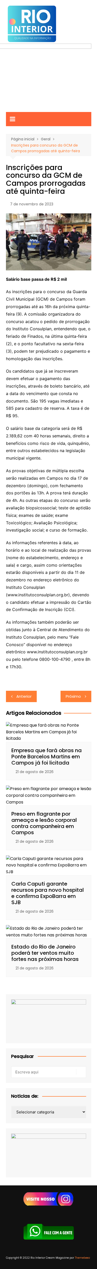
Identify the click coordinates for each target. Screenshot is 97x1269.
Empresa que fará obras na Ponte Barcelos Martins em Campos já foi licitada (46, 756)
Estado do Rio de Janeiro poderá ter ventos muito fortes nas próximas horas (45, 953)
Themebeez (82, 1258)
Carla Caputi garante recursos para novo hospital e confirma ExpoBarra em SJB (47, 893)
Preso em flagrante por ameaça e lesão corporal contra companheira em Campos (44, 823)
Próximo (73, 696)
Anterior (24, 696)
